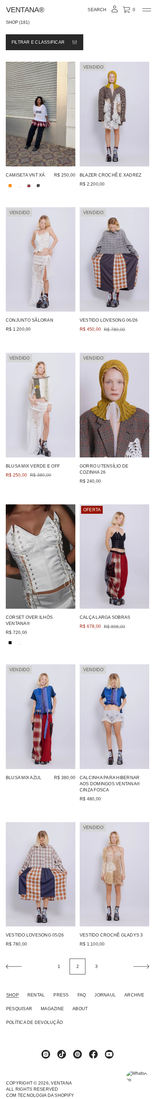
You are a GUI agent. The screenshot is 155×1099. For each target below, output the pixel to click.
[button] (97, 10)
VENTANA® (25, 10)
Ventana (61, 1083)
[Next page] (141, 966)
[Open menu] (146, 10)
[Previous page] (14, 966)
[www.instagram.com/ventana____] (46, 1054)
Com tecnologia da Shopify (40, 1095)
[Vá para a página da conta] (114, 11)
